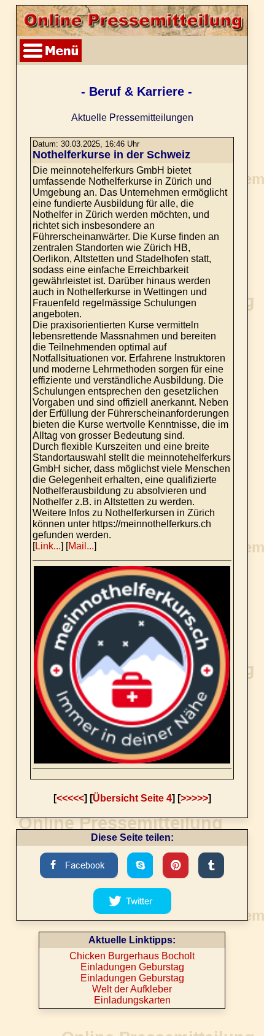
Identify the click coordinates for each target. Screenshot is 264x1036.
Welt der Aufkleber (132, 989)
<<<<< (70, 798)
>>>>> (194, 798)
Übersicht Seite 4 (132, 798)
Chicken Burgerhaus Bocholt (132, 956)
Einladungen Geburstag (132, 967)
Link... (48, 546)
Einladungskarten (132, 1000)
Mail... (81, 546)
